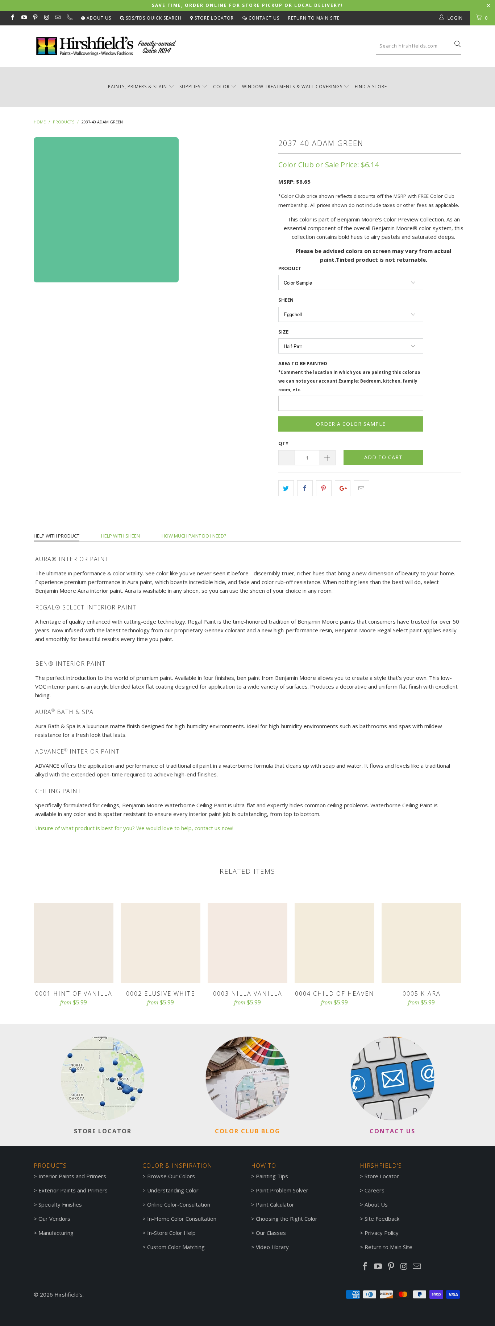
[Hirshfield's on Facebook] (12, 18)
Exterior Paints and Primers (73, 1190)
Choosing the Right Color (286, 1218)
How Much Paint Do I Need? (194, 536)
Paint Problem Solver (282, 1190)
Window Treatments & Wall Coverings (292, 86)
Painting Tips (272, 1176)
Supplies (189, 86)
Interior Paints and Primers (72, 1176)
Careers (374, 1190)
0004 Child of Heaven (334, 943)
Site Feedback (382, 1218)
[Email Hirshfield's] (57, 18)
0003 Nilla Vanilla (247, 943)
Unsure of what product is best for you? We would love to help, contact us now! (134, 828)
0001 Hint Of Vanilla (73, 943)
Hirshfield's (68, 1294)
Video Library (272, 1246)
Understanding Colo (171, 1190)
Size (283, 332)
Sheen (286, 300)
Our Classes (271, 1232)
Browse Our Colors (171, 1176)
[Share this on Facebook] (305, 488)
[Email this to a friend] (361, 488)
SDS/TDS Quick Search (153, 18)
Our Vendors (54, 1218)
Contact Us (263, 18)
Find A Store (371, 86)
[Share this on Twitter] (286, 488)
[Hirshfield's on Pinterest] (35, 18)
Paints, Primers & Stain (137, 86)
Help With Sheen (120, 536)
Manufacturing (56, 1232)
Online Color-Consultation (178, 1204)
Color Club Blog (247, 1131)
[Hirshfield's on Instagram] (46, 18)
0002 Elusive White (160, 943)
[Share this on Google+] (342, 488)
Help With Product (56, 536)
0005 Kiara (421, 943)
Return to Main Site (314, 18)
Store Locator (213, 18)
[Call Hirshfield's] (69, 18)
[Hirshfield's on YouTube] (23, 18)
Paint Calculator (275, 1204)
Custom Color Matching (176, 1246)
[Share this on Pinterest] (324, 488)
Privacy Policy (382, 1232)
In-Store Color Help (171, 1232)
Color (221, 86)
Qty (283, 443)
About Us (98, 18)
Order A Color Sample (351, 423)
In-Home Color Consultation (181, 1218)
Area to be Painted (349, 376)
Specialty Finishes (60, 1204)
